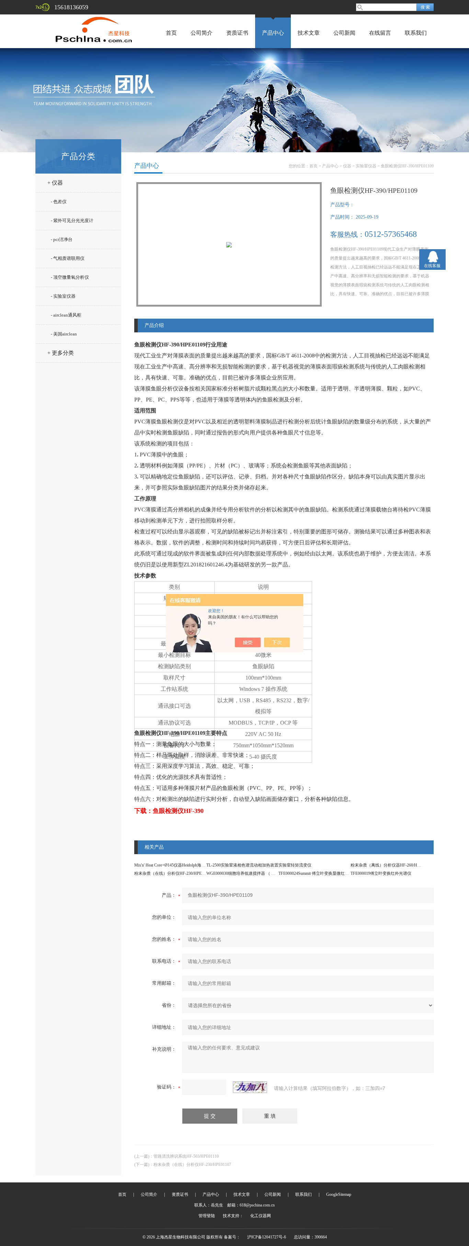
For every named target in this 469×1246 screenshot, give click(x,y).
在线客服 (432, 265)
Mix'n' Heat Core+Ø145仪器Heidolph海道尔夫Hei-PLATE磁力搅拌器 (194, 865)
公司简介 (202, 33)
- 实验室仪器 (63, 296)
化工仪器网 (260, 1215)
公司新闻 (344, 33)
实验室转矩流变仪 (294, 865)
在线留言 (380, 33)
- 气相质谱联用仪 (67, 258)
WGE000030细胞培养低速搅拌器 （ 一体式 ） (247, 873)
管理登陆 (206, 1215)
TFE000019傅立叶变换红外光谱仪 (381, 873)
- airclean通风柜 (66, 315)
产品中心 (273, 33)
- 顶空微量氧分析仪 (70, 277)
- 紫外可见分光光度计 (72, 220)
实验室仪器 (366, 166)
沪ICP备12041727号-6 (266, 1237)
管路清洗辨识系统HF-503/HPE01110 (186, 1156)
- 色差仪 (59, 201)
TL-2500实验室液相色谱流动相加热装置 (242, 865)
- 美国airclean (64, 334)
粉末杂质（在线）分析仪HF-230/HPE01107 (173, 873)
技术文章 (309, 33)
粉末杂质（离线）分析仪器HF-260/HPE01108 (391, 865)
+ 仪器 (55, 183)
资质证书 (237, 33)
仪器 (347, 166)
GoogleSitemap (338, 1194)
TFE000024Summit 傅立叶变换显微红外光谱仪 (319, 873)
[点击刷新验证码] (250, 1087)
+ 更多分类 (60, 353)
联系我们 (416, 33)
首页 (171, 33)
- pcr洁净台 (61, 239)
